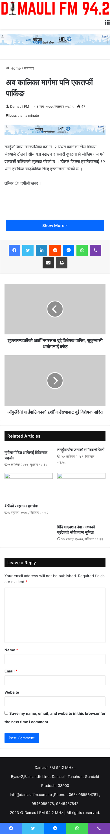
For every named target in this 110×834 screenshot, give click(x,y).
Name (11, 650)
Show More (53, 225)
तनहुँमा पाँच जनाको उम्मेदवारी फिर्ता (80, 449)
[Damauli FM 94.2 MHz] (55, 8)
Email (11, 671)
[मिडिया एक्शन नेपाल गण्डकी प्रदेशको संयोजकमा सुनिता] (81, 497)
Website (12, 692)
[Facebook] (14, 250)
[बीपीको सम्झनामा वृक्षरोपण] (29, 486)
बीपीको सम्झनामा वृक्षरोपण (22, 505)
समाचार (29, 68)
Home (15, 68)
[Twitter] (28, 250)
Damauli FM (19, 106)
